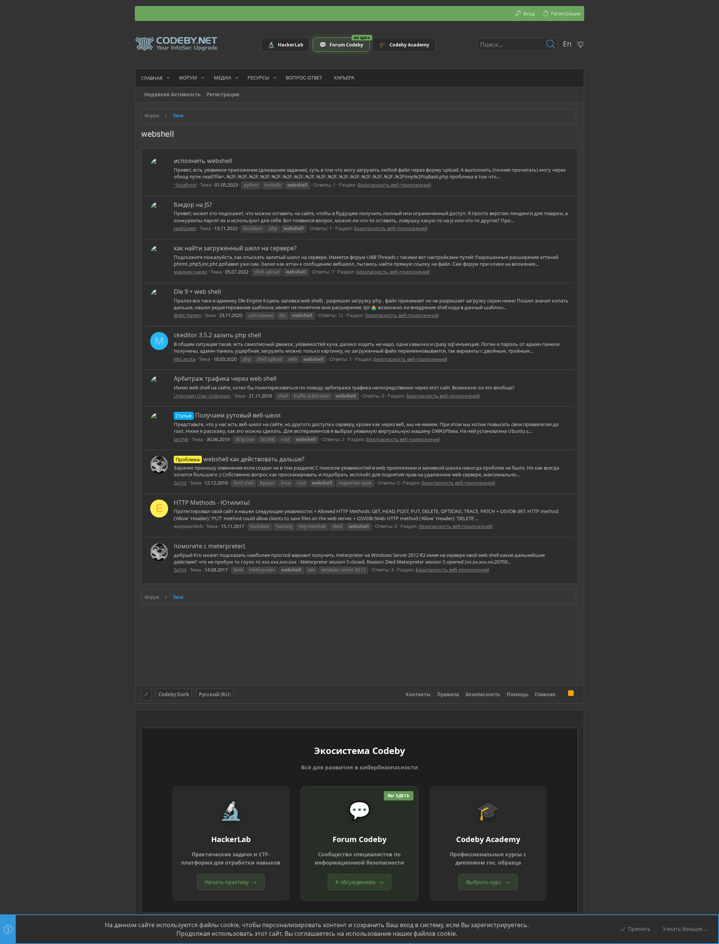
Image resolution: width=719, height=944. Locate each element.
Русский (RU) (215, 694)
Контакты (418, 694)
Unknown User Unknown (202, 395)
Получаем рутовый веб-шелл (228, 415)
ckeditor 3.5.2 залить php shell (217, 335)
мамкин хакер (190, 271)
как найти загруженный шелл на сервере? (235, 248)
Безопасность (482, 694)
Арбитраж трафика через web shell (225, 378)
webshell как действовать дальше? (240, 459)
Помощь (517, 694)
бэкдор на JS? (193, 204)
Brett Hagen (187, 315)
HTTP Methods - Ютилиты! (212, 502)
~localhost (185, 184)
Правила (448, 694)
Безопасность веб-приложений (394, 184)
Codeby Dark (173, 694)
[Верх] (561, 694)
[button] (168, 78)
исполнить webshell (203, 161)
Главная (545, 694)
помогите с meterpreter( (209, 546)
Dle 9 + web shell (197, 291)
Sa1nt (180, 482)
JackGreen (185, 228)
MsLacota (184, 359)
